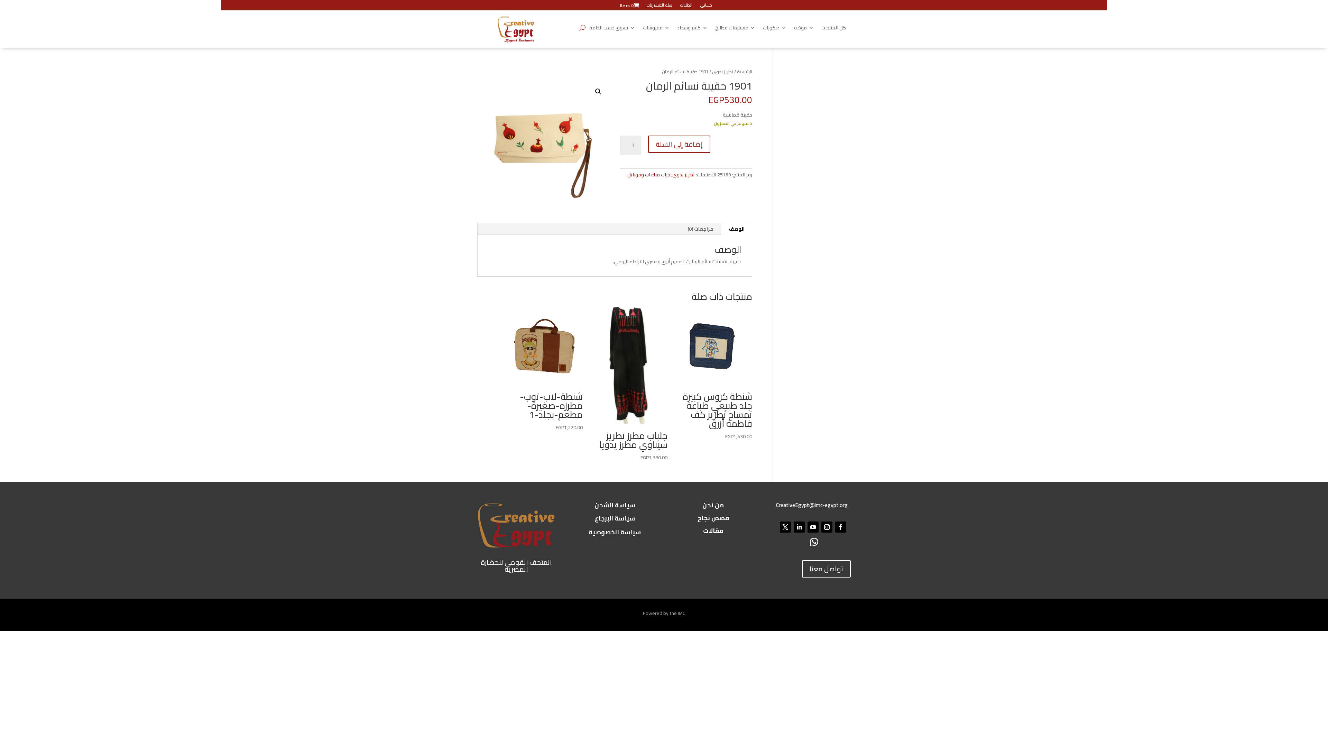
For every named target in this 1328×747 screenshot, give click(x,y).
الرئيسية (744, 71)
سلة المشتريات (659, 6)
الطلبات (686, 6)
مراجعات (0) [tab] (700, 228)
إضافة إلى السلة (679, 144)
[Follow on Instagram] (826, 527)
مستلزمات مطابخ (731, 28)
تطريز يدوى (722, 71)
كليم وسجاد (689, 28)
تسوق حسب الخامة (608, 28)
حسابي (706, 6)
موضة (800, 28)
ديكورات (771, 28)
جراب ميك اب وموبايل (648, 174)
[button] (598, 91)
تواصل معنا (826, 568)
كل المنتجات (833, 28)
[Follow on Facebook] (840, 527)
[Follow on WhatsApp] (814, 541)
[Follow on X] (785, 527)
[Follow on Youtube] (813, 527)
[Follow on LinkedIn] (799, 527)
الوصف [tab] (737, 228)
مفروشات (653, 28)
